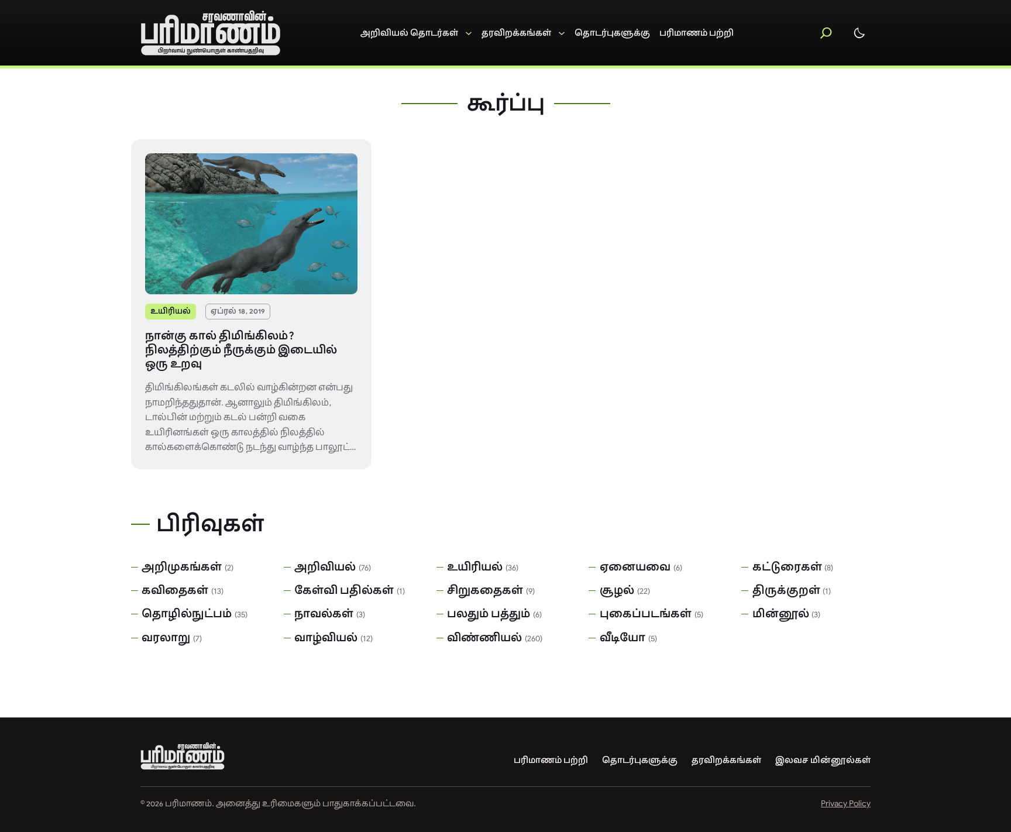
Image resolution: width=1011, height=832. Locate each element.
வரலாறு (166, 637)
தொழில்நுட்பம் (187, 613)
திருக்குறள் (786, 590)
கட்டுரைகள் (787, 567)
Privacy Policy (846, 803)
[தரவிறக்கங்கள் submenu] (523, 33)
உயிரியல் (170, 311)
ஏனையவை (635, 567)
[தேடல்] (826, 33)
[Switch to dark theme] (859, 33)
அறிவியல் (325, 567)
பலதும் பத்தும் (488, 613)
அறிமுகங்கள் (182, 567)
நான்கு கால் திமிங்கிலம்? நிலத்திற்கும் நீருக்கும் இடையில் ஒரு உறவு (241, 350)
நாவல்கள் (323, 613)
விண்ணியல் (484, 637)
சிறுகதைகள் (485, 590)
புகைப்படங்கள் (646, 613)
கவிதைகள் (175, 590)
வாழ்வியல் (325, 637)
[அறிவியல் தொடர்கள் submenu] (416, 33)
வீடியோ (622, 637)
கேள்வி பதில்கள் (344, 590)
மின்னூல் (780, 613)
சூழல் (617, 590)
